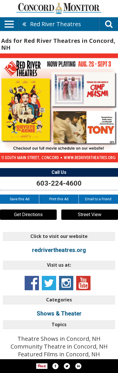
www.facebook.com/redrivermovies (32, 283)
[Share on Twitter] (66, 366)
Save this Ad (20, 199)
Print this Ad (58, 199)
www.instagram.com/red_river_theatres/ (66, 283)
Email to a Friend (98, 199)
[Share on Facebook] (55, 366)
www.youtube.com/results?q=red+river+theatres (83, 283)
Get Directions (28, 214)
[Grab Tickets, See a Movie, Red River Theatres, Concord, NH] (59, 107)
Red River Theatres (55, 24)
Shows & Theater (59, 313)
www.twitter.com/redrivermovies (49, 283)
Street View (89, 214)
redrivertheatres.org (59, 250)
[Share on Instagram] (78, 366)
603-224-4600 (59, 183)
